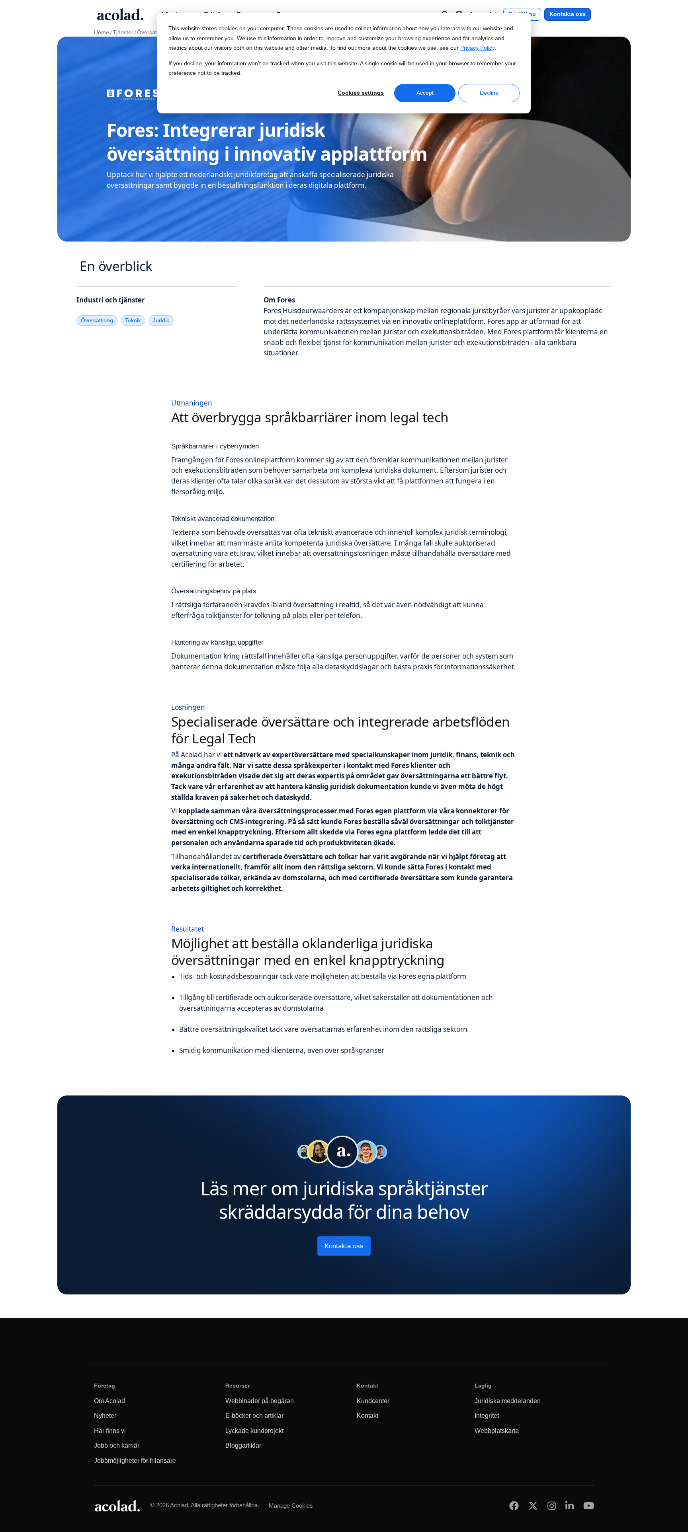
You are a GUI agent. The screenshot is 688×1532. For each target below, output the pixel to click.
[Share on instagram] (551, 1506)
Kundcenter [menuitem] (373, 1401)
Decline (489, 93)
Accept (425, 93)
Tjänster (123, 32)
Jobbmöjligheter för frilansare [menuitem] (135, 1460)
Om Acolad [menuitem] (109, 1401)
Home (101, 32)
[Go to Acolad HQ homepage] (120, 14)
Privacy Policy (477, 48)
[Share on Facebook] (514, 1506)
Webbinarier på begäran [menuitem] (259, 1401)
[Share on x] (533, 1506)
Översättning (153, 32)
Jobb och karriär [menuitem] (116, 1445)
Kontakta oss (567, 14)
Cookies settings (361, 93)
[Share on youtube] (588, 1506)
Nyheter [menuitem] (105, 1415)
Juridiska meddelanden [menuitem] (508, 1401)
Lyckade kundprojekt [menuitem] (254, 1430)
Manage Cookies (291, 1505)
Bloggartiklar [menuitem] (243, 1445)
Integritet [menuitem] (487, 1415)
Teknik (133, 321)
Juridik (161, 321)
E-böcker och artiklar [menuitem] (254, 1415)
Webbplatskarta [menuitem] (497, 1430)
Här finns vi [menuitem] (110, 1430)
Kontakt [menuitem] (367, 1415)
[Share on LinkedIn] (569, 1506)
